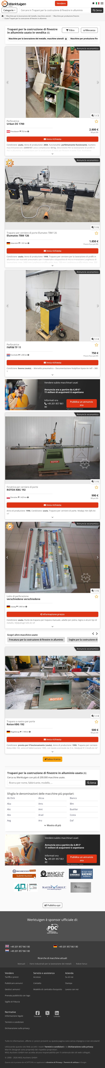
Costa (73, 814)
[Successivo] (98, 82)
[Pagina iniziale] (3, 16)
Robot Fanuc (81, 963)
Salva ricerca (53, 759)
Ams (40, 803)
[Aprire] (52, 154)
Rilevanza (90, 30)
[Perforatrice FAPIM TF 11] (52, 305)
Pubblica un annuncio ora (81, 403)
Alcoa (41, 798)
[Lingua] (97, 3)
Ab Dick (11, 798)
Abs (9, 814)
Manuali (21, 963)
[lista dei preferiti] (93, 3)
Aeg (9, 820)
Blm (72, 803)
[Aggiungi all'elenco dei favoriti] (96, 121)
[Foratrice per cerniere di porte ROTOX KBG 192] (52, 448)
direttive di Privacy (54, 1062)
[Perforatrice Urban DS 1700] (52, 82)
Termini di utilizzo (71, 1062)
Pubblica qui (53, 905)
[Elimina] (65, 38)
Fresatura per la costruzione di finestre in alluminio (36, 639)
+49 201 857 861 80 (20, 946)
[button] (102, 3)
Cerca (98, 10)
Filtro (71, 30)
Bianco (73, 798)
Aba (9, 803)
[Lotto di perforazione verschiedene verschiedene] (52, 557)
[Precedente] (7, 82)
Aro (40, 820)
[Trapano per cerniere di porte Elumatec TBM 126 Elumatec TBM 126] (52, 194)
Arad (40, 814)
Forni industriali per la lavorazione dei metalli (51, 963)
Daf (71, 820)
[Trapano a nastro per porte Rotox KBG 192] (52, 682)
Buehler (74, 809)
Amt (40, 809)
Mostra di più (53, 825)
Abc (9, 809)
